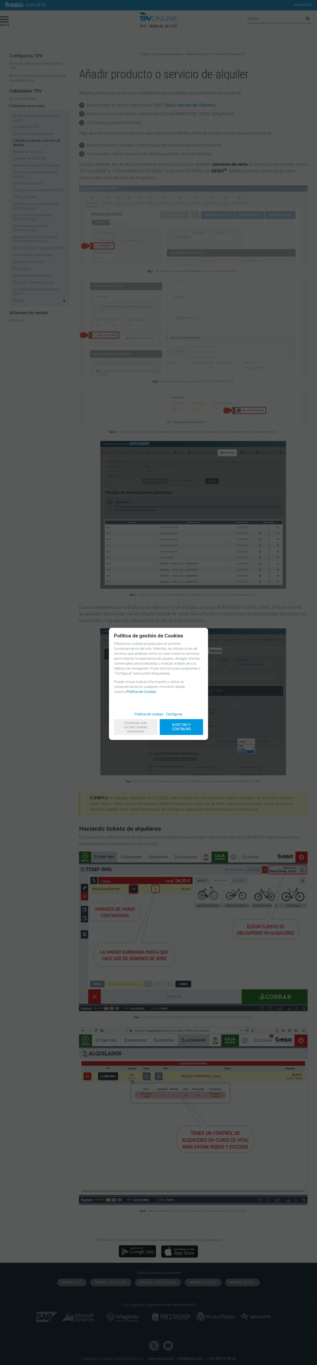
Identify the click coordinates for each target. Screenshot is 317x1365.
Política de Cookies (141, 692)
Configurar (174, 714)
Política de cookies (149, 714)
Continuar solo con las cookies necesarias (135, 727)
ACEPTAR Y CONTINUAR (181, 727)
